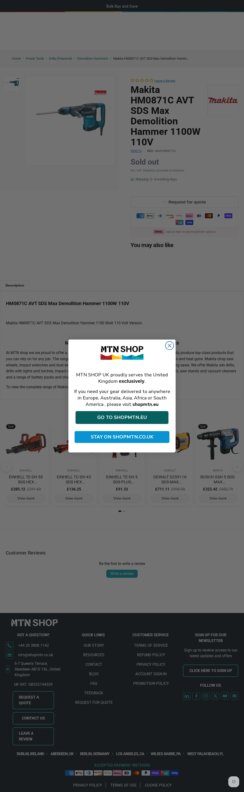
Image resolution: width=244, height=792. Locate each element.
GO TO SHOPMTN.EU (122, 417)
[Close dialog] (169, 345)
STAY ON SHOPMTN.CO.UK (122, 437)
